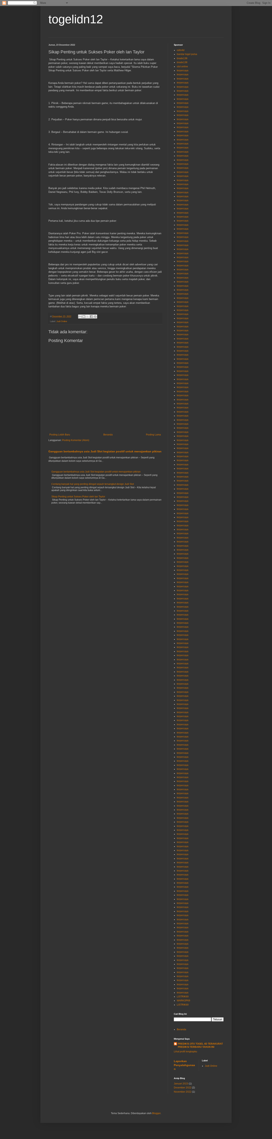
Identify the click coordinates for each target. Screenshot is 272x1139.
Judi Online (61, 321)
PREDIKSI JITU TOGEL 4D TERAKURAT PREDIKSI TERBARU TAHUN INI (200, 1045)
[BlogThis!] (84, 317)
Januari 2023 (181, 1083)
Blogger (156, 1113)
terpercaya (182, 70)
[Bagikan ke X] (88, 317)
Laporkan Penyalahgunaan (184, 1065)
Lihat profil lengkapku (185, 1051)
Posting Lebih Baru (59, 434)
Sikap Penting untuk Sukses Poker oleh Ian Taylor (78, 496)
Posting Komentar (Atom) (75, 440)
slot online (182, 66)
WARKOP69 (183, 1000)
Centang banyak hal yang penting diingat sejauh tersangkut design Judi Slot (92, 484)
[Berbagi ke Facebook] (91, 317)
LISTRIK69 (183, 996)
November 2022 (182, 1091)
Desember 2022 (182, 1087)
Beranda (108, 434)
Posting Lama (153, 434)
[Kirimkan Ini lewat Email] (80, 317)
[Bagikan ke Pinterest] (95, 317)
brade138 (182, 58)
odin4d (180, 50)
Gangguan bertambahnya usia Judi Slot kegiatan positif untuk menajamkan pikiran (104, 451)
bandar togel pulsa (187, 54)
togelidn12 (75, 19)
